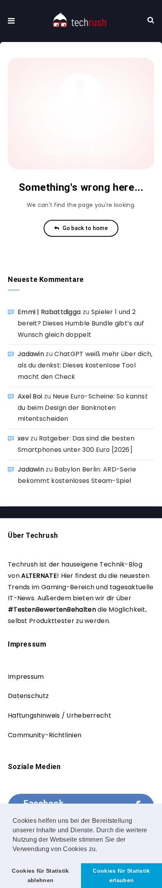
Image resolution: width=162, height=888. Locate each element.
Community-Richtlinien (44, 735)
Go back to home (84, 228)
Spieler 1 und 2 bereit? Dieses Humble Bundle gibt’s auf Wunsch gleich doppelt (81, 323)
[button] (100, 849)
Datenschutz (28, 695)
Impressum (26, 676)
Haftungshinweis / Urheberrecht (59, 715)
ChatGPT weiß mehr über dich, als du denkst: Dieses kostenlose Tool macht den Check (85, 365)
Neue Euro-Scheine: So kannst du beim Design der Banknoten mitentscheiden (83, 408)
